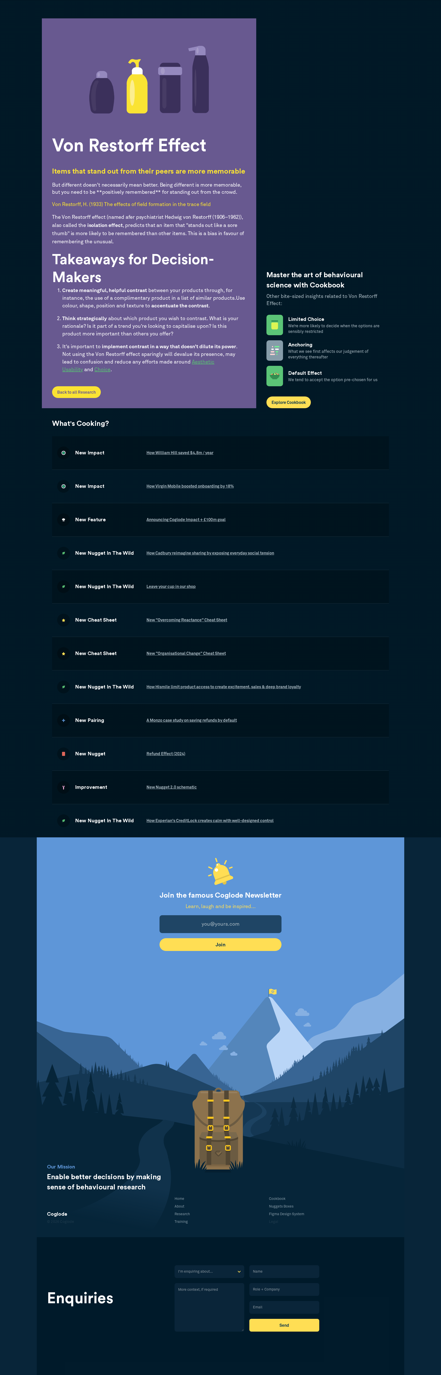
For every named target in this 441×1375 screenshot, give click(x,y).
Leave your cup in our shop (171, 587)
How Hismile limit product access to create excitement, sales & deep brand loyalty (223, 687)
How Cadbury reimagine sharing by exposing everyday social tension (210, 553)
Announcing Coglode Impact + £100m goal (186, 520)
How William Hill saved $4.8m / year (179, 453)
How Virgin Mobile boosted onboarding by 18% (190, 486)
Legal (273, 1222)
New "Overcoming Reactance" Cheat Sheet (186, 620)
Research (182, 1214)
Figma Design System (286, 1214)
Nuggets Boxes (281, 1206)
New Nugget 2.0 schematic (171, 787)
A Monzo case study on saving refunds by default (191, 720)
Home (179, 1199)
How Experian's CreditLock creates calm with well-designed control (210, 821)
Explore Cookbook (289, 403)
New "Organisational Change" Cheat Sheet (186, 654)
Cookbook (277, 1199)
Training (181, 1222)
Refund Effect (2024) (165, 754)
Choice (102, 369)
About (179, 1206)
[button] (209, 1271)
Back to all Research (76, 392)
